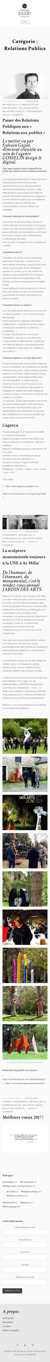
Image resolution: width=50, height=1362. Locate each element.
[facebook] (17, 1345)
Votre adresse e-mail (25, 1227)
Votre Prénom (25, 1240)
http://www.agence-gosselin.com (22, 486)
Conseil (7, 1102)
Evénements (9, 535)
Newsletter (7, 1322)
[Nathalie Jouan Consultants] (25, 10)
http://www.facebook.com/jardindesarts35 (23, 1079)
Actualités (31, 101)
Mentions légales (10, 1330)
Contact (6, 1326)
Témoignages (34, 111)
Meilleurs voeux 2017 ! (22, 1117)
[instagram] (32, 1345)
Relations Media (29, 108)
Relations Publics (13, 111)
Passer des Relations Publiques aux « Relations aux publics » (23, 126)
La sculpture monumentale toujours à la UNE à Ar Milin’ (23, 557)
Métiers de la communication (20, 105)
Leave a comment (12, 115)
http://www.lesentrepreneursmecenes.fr (25, 1083)
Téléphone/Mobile (25, 1277)
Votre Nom (25, 1252)
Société (25, 1264)
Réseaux (26, 1202)
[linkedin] (25, 1345)
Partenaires (10, 108)
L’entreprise (7, 1318)
